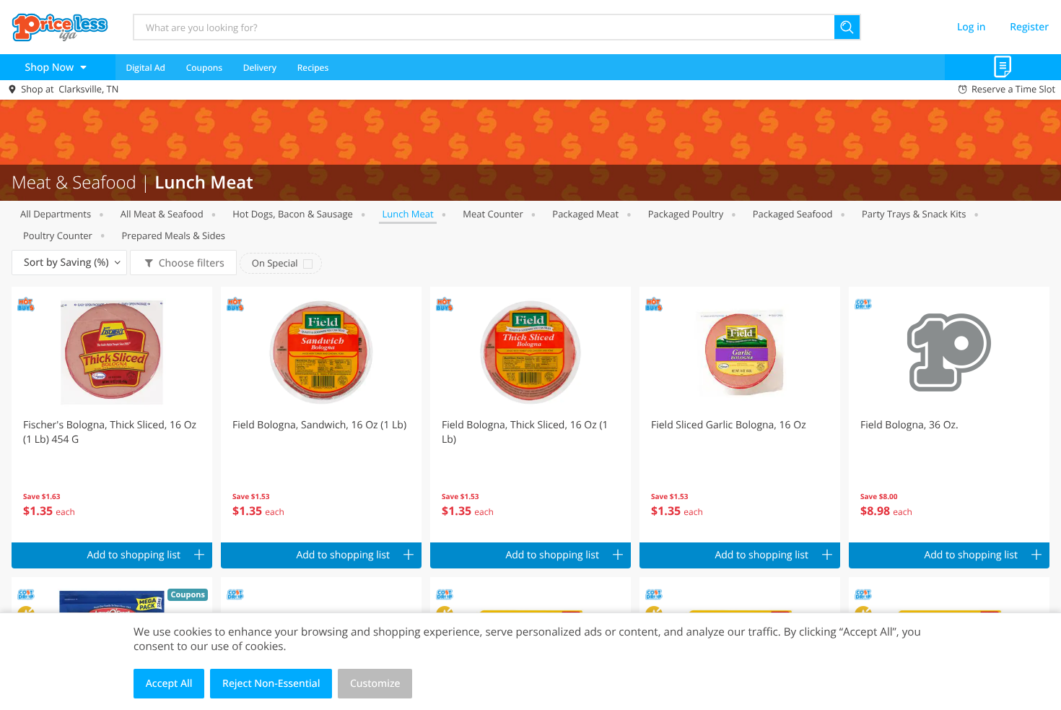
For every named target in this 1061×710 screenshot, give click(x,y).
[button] (112, 414)
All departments (55, 213)
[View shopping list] (1003, 67)
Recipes (312, 67)
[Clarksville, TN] (59, 26)
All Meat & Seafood (162, 213)
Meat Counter (493, 213)
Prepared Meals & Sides (173, 235)
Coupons (204, 67)
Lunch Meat (407, 213)
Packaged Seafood (793, 213)
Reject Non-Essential (271, 683)
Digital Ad (145, 67)
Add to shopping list (133, 555)
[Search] (847, 27)
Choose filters (191, 263)
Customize (375, 683)
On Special (275, 262)
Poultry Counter (57, 235)
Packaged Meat (585, 213)
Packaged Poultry (685, 213)
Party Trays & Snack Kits (914, 213)
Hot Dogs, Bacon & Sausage (292, 213)
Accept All (169, 683)
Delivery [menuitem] (259, 67)
